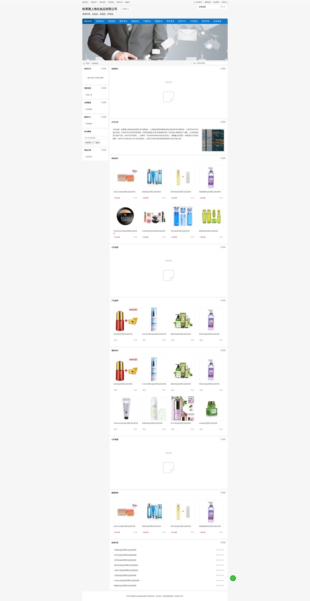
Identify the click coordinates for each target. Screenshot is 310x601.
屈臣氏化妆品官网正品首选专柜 (181, 313)
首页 (87, 63)
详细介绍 (177, 139)
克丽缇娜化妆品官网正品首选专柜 (210, 192)
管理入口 (225, 2)
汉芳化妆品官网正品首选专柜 (125, 560)
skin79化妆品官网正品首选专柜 (181, 423)
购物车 (127, 2)
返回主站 (85, 2)
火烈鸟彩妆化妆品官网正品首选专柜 (153, 231)
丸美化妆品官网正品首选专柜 (122, 313)
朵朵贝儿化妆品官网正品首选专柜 (124, 192)
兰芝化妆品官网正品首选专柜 (180, 231)
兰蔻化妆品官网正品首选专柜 (125, 575)
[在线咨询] (233, 578)
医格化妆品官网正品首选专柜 (151, 192)
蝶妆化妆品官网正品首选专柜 (125, 586)
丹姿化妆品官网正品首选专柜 (125, 550)
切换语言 (94, 2)
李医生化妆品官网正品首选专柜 (209, 313)
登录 (92, 78)
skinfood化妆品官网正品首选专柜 (126, 580)
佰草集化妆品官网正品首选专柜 (152, 423)
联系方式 (120, 2)
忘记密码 (216, 2)
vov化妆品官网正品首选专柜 (208, 423)
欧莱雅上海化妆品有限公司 (99, 9)
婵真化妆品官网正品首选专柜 (208, 231)
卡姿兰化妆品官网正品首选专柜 (126, 570)
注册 (97, 78)
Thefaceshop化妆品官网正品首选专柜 (125, 423)
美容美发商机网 (168, 596)
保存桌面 (102, 2)
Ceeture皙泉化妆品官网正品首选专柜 (154, 313)
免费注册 (207, 2)
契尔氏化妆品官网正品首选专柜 (126, 565)
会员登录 (199, 2)
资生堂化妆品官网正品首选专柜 (181, 192)
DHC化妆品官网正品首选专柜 (125, 555)
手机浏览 (111, 2)
